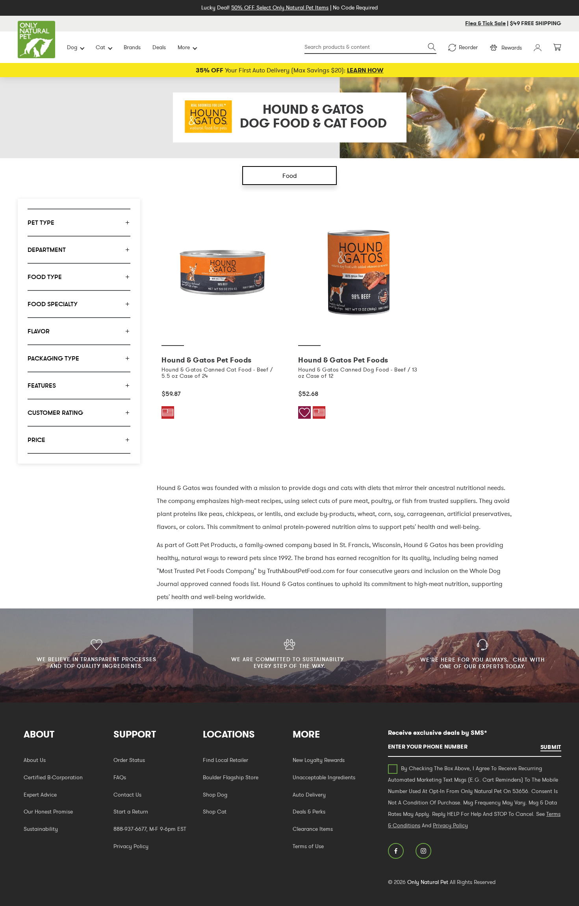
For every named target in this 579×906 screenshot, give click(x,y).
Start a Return (130, 811)
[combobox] (370, 47)
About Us (35, 760)
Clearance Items (313, 828)
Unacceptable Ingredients (324, 777)
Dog (72, 47)
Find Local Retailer (225, 760)
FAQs (119, 777)
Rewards (511, 47)
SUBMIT (550, 747)
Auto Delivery (309, 794)
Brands (132, 47)
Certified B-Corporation (53, 777)
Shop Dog (215, 794)
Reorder (468, 47)
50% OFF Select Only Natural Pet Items (279, 7)
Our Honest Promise (48, 811)
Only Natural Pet (427, 882)
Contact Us (127, 794)
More (184, 47)
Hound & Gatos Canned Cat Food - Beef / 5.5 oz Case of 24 (217, 372)
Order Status (129, 760)
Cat (100, 47)
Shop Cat (214, 811)
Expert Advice (40, 794)
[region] (79, 331)
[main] (358, 325)
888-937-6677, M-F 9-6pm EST (149, 828)
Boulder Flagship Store (230, 777)
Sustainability (41, 828)
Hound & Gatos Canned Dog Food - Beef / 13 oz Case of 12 (358, 372)
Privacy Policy (130, 846)
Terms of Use (308, 846)
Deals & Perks (309, 811)
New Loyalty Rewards (319, 760)
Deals (159, 47)
